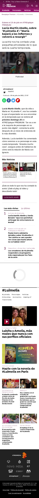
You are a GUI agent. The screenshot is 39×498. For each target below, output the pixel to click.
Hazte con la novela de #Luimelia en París (18, 370)
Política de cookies (30, 490)
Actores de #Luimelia (16, 213)
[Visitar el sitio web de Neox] (28, 461)
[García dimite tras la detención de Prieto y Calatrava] (27, 166)
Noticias (27, 10)
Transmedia (6, 300)
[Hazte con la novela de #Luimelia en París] (19, 354)
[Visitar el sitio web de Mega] (19, 466)
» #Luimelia (20, 14)
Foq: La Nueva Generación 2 (20, 1)
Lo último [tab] (25, 208)
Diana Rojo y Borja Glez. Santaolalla (21, 248)
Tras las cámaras (25, 426)
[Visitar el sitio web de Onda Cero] (10, 471)
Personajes (16, 10)
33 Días (8, 1)
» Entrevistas (28, 14)
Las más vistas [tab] (11, 208)
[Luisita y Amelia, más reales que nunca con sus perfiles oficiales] (19, 316)
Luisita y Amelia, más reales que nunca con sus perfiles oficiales (17, 334)
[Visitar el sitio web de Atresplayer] (15, 476)
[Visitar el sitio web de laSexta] (19, 461)
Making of (27, 297)
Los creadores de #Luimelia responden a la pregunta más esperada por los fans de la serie (20, 254)
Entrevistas (6, 297)
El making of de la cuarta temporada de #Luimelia (27, 429)
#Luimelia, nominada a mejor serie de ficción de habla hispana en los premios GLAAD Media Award (10, 399)
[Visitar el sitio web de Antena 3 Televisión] (10, 461)
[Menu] (36, 5)
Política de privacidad (17, 490)
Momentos (17, 297)
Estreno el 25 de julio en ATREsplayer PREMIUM (17, 230)
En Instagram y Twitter (9, 328)
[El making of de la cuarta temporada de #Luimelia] (28, 419)
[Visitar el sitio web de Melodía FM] (28, 471)
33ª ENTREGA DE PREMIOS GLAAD (7, 391)
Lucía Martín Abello (11, 197)
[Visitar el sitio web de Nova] (10, 466)
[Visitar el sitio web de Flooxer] (26, 476)
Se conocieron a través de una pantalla (9, 426)
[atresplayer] (27, 5)
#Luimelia (5, 10)
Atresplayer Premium (8, 14)
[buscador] (32, 5)
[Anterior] (3, 1)
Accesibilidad (27, 493)
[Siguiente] (35, 1)
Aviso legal (6, 490)
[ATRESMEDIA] (19, 455)
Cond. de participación (15, 493)
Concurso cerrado (8, 366)
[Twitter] (4, 92)
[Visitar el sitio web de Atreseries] (28, 466)
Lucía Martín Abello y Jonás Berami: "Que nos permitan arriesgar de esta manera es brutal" (21, 219)
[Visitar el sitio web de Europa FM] (19, 471)
